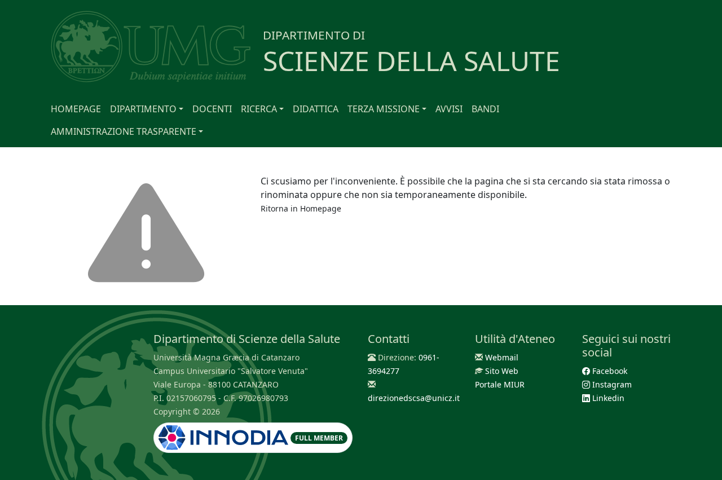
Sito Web (501, 370)
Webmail (501, 357)
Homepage (76, 109)
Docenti (212, 109)
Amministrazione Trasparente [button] (123, 131)
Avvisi (449, 109)
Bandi (485, 109)
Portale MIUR (500, 384)
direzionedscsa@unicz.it (414, 398)
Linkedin (607, 398)
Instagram (611, 384)
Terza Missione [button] (383, 109)
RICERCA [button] (259, 109)
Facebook (608, 370)
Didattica (315, 109)
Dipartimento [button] (143, 109)
